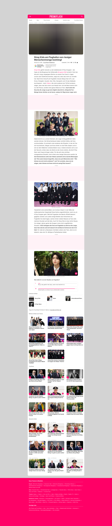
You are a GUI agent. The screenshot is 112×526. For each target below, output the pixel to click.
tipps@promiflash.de (55, 310)
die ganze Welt (62, 72)
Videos (49, 83)
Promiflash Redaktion (49, 62)
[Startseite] (56, 16)
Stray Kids (37, 70)
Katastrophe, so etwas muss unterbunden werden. (51, 290)
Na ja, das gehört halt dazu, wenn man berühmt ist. (51, 284)
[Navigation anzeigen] (30, 16)
